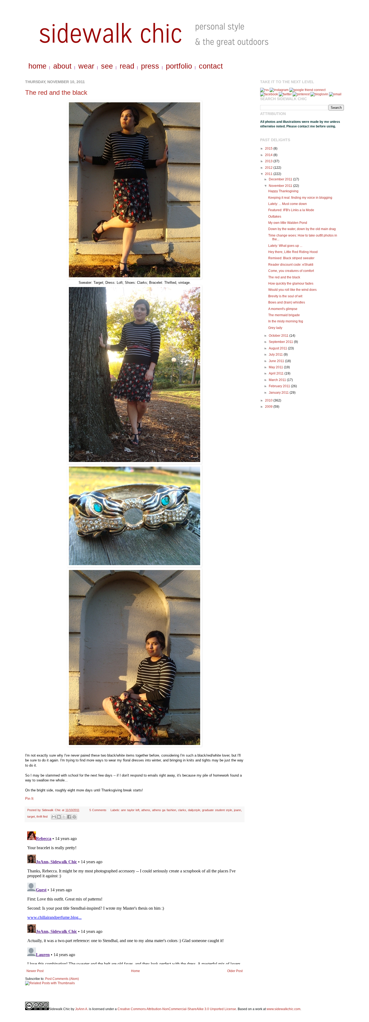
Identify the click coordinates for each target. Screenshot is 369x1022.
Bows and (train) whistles (286, 302)
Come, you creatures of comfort (291, 271)
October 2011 (279, 336)
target (31, 816)
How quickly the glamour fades (290, 283)
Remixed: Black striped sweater (291, 258)
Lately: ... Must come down (287, 204)
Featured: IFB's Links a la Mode (291, 210)
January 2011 (279, 392)
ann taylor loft (130, 810)
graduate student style (217, 810)
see (107, 66)
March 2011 (278, 380)
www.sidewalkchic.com (283, 1009)
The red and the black (56, 92)
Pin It (29, 799)
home (37, 66)
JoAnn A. (81, 1009)
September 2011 (281, 342)
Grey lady (275, 328)
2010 (269, 400)
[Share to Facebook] (69, 816)
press (150, 66)
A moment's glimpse (282, 309)
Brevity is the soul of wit (285, 296)
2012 (269, 168)
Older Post (235, 971)
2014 (269, 155)
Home (135, 971)
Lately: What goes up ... (285, 246)
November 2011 (281, 186)
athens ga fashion (164, 810)
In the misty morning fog (285, 321)
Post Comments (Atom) (62, 979)
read (127, 66)
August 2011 (278, 348)
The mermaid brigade (284, 315)
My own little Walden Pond (287, 223)
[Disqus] (134, 896)
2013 (269, 161)
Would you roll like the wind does (292, 290)
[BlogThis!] (59, 816)
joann (237, 810)
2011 (269, 174)
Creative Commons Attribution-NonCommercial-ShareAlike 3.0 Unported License (177, 1009)
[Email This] (53, 816)
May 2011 (276, 367)
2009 (269, 407)
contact (211, 66)
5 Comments (97, 810)
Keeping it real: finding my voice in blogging (300, 198)
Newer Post (34, 971)
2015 (269, 148)
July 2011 (276, 354)
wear (86, 66)
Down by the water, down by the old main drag (302, 229)
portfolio (179, 66)
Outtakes (274, 216)
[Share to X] (64, 816)
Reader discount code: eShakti (290, 265)
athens (145, 810)
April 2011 (276, 373)
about (62, 66)
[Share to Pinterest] (74, 816)
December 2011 (281, 179)
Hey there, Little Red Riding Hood (293, 252)
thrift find (42, 816)
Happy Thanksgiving (283, 191)
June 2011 (277, 361)
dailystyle (194, 810)
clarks (182, 810)
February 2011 (280, 386)
